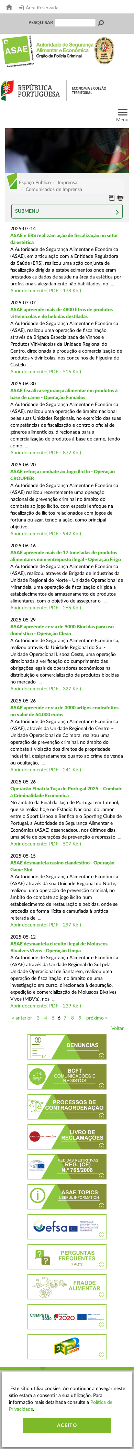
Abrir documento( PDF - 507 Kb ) (45, 844)
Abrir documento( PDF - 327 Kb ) (45, 689)
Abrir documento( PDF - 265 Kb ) (45, 608)
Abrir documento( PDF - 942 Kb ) (45, 533)
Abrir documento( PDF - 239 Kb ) (45, 1006)
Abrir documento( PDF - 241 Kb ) (45, 770)
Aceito (67, 1425)
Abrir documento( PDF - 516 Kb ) (45, 371)
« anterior (22, 1018)
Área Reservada (42, 8)
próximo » (96, 1018)
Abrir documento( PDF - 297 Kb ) (45, 925)
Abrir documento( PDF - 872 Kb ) (45, 452)
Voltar (117, 1028)
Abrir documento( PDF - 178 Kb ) (45, 290)
